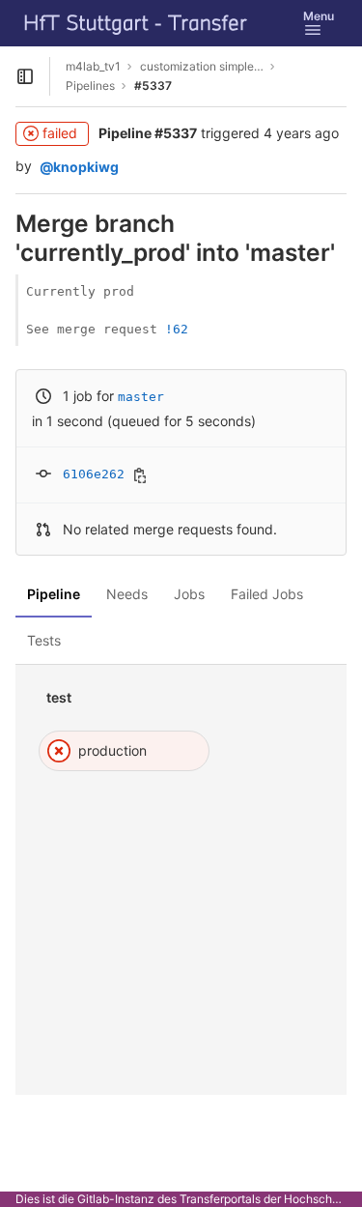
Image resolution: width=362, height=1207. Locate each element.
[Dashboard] (136, 23)
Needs (127, 594)
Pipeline (53, 594)
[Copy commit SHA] (140, 475)
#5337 (153, 85)
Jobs (189, 594)
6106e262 (94, 474)
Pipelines (90, 85)
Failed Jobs (267, 594)
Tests (44, 640)
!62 (176, 329)
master (141, 396)
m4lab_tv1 (93, 66)
